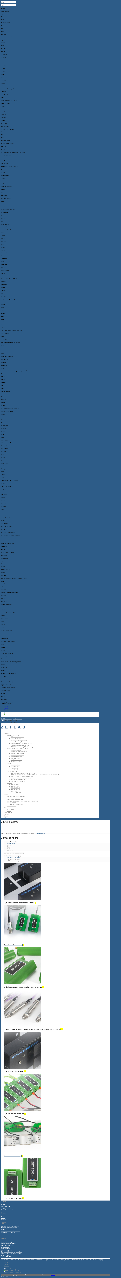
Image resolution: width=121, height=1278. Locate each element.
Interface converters (6, 1250)
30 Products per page (13, 859)
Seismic (3, 1229)
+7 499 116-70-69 (6, 1208)
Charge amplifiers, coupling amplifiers (11, 1252)
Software (9, 783)
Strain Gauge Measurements (9, 1227)
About (2, 1216)
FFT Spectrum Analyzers (7, 1242)
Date (8, 848)
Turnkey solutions (12, 771)
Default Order (11, 843)
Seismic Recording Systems (8, 1243)
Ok (51, 1275)
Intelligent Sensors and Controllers (10, 1231)
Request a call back (6, 703)
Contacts (3, 1219)
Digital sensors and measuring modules (23, 833)
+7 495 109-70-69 (6, 719)
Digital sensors (5, 1247)
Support (3, 1218)
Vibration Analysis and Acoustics (10, 1226)
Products (8, 833)
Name (9, 845)
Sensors (9, 763)
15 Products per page (13, 857)
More (53, 1275)
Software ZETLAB (6, 1257)
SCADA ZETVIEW (5, 1255)
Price (8, 847)
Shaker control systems (7, 1245)
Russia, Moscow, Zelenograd (9, 1210)
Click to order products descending (14, 853)
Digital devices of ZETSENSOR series (17, 748)
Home (2, 833)
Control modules (5, 1248)
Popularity (10, 850)
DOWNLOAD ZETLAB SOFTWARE (10, 1232)
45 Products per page (13, 861)
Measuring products (13, 735)
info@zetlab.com (17, 719)
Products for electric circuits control (11, 1253)
